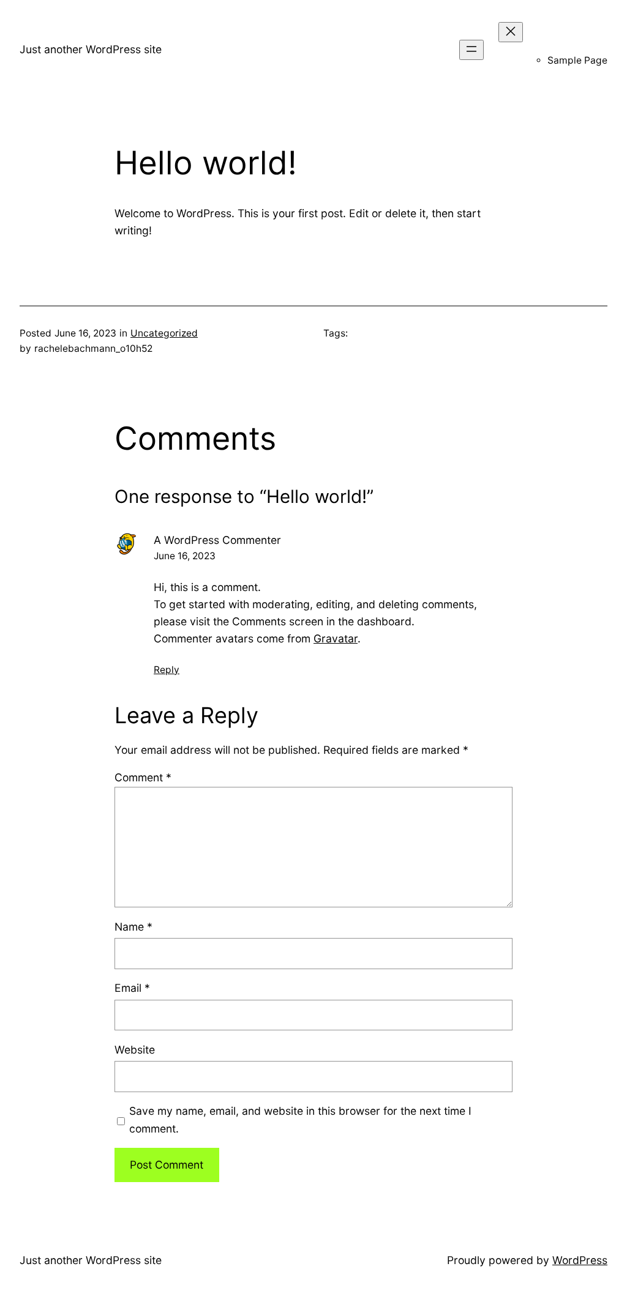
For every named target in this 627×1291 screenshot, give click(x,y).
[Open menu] (471, 50)
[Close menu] (510, 32)
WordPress (579, 1260)
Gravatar (336, 638)
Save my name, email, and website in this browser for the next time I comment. (300, 1119)
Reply (166, 669)
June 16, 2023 (185, 556)
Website (135, 1049)
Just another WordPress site (91, 49)
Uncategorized (164, 333)
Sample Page (577, 60)
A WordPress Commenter (217, 540)
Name (133, 926)
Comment (143, 777)
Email (132, 987)
